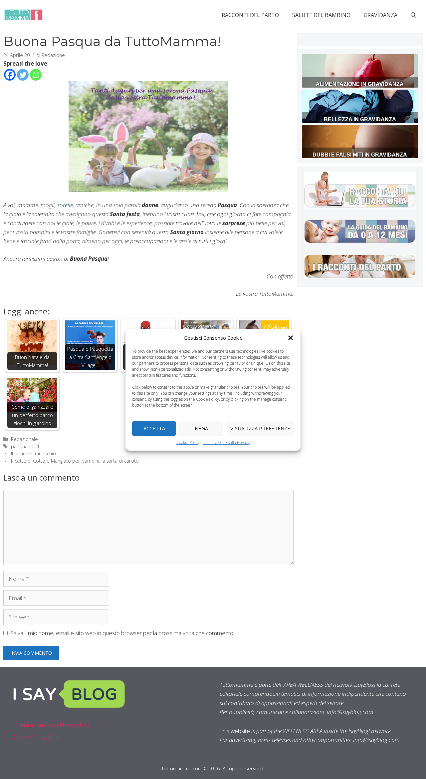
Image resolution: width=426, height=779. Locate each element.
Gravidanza (380, 15)
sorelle (65, 205)
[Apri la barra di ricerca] (413, 15)
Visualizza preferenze (260, 428)
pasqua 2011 (25, 446)
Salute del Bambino (321, 15)
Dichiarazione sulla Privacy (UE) (51, 725)
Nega (201, 428)
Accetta (154, 428)
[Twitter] (23, 75)
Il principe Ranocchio (33, 453)
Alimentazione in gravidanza (360, 84)
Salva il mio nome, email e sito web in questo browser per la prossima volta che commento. (122, 633)
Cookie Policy (187, 442)
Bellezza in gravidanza (360, 119)
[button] (290, 337)
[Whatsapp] (36, 75)
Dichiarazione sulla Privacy (226, 442)
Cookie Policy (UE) (35, 737)
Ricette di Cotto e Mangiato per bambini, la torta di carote (75, 461)
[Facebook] (10, 75)
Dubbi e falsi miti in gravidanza (360, 155)
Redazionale (24, 439)
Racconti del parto (250, 15)
